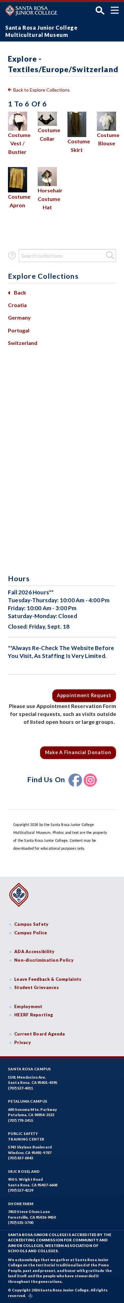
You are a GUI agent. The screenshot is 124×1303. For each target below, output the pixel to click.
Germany (19, 317)
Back (20, 292)
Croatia (17, 305)
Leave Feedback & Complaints (47, 979)
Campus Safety (31, 924)
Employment (28, 1006)
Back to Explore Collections (41, 90)
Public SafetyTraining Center (26, 1136)
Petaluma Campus (27, 1101)
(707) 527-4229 (20, 1190)
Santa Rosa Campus (29, 1069)
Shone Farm (21, 1204)
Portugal (18, 330)
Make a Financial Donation (78, 752)
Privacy (22, 1042)
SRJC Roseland (24, 1171)
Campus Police (30, 932)
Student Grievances (36, 987)
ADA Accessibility (34, 951)
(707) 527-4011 (20, 1088)
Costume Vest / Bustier (19, 143)
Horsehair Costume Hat (50, 198)
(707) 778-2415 (20, 1120)
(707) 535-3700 (20, 1222)
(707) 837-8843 (20, 1158)
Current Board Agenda (39, 1033)
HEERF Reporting (33, 1014)
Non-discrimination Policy (43, 960)
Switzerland (22, 343)
